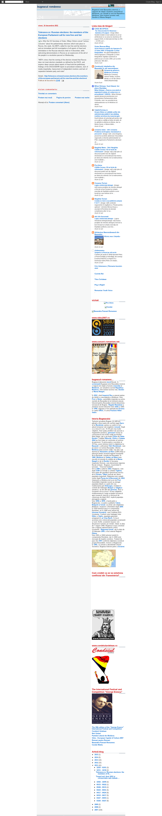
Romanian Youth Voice (103, 290)
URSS (101, 410)
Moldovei (95, 388)
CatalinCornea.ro (101, 110)
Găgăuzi (119, 488)
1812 (95, 395)
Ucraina (121, 409)
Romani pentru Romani (101, 740)
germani (113, 490)
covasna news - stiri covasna (106, 130)
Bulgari (111, 488)
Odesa (94, 533)
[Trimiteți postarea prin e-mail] (62, 80)
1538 (97, 471)
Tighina (119, 471)
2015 (97, 755)
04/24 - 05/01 (102, 790)
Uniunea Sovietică (99, 512)
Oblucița (108, 438)
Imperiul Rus (107, 395)
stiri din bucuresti (101, 217)
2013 (97, 760)
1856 (97, 501)
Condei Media (97, 745)
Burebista (99, 425)
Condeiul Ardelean (99, 731)
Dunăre (121, 390)
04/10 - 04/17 (102, 795)
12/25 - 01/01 (102, 767)
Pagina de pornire (63, 98)
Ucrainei (121, 547)
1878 (103, 501)
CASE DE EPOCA (101, 29)
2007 (97, 810)
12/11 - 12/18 (102, 770)
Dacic (122, 423)
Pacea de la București (109, 478)
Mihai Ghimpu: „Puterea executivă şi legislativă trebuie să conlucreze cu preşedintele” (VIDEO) (108, 92)
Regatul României (115, 405)
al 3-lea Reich (107, 518)
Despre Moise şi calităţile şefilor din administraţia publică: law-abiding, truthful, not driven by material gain (107, 114)
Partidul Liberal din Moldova (103, 736)
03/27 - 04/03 (102, 798)
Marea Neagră (99, 391)
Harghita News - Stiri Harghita (106, 148)
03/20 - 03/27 (102, 801)
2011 (97, 765)
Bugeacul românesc (49, 6)
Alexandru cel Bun (107, 452)
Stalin (100, 516)
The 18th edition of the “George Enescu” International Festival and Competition (108, 728)
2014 (97, 757)
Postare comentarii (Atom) (59, 102)
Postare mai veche (82, 98)
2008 (97, 807)
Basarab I (95, 446)
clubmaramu (99, 250)
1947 (100, 541)
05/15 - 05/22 (102, 785)
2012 (97, 763)
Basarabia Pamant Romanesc (103, 742)
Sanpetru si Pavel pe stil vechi (106, 252)
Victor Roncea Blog (102, 46)
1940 (95, 409)
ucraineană (96, 384)
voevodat (116, 386)
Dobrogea (109, 486)
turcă (109, 382)
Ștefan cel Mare (112, 457)
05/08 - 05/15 (102, 787)
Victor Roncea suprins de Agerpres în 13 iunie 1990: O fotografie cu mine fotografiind (108, 51)
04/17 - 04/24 (102, 793)
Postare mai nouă (45, 98)
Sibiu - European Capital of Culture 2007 (107, 738)
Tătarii (105, 474)
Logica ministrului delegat (104, 185)
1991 (95, 545)
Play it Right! (100, 285)
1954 (103, 531)
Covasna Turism (101, 183)
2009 (97, 804)
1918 (116, 407)
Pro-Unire (98, 165)
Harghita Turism (101, 199)
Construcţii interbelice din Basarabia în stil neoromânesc (106, 67)
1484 (93, 457)
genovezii (111, 433)
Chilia (115, 436)
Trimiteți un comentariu (47, 94)
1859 (121, 507)
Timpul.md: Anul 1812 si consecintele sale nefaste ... (107, 777)
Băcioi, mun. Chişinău (112, 236)
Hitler (94, 516)
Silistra (99, 474)
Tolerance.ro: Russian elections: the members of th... (110, 773)
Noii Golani (96, 733)
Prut (93, 399)
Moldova (95, 450)
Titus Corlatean (100, 279)
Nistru (99, 399)
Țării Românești (115, 446)
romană (117, 427)
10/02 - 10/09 (102, 782)
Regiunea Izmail (107, 529)
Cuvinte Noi (99, 274)
